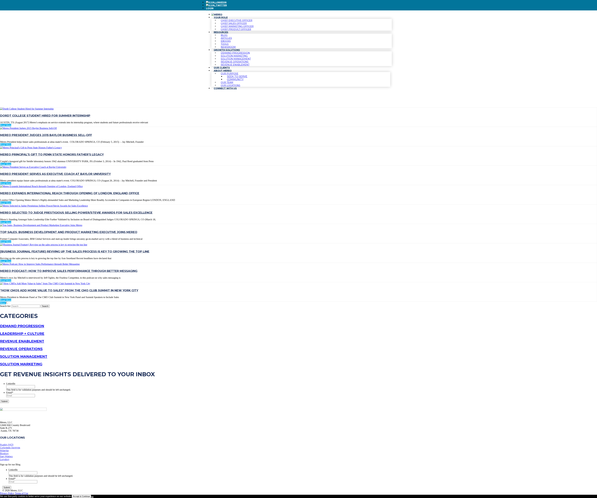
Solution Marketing (21, 364)
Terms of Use (21, 493)
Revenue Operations (21, 349)
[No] (92, 497)
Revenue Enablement (22, 341)
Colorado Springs (10, 447)
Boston (4, 453)
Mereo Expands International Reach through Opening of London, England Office (69, 193)
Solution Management (23, 356)
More (3, 303)
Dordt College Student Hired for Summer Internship (45, 115)
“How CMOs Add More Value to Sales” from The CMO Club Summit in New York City (69, 290)
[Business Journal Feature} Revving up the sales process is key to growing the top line (74, 251)
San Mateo (6, 456)
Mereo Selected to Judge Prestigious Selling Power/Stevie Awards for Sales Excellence (76, 212)
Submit (4, 401)
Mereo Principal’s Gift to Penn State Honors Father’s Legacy (52, 154)
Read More (5, 125)
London (4, 459)
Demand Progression (22, 326)
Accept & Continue (81, 496)
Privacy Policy (7, 493)
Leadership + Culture (22, 333)
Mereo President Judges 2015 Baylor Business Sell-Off (46, 135)
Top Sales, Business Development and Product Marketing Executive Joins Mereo (68, 232)
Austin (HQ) (7, 444)
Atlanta (4, 450)
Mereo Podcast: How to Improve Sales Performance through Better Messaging (68, 271)
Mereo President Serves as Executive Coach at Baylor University (55, 174)
